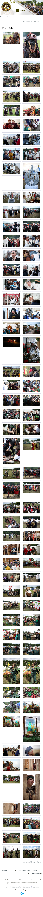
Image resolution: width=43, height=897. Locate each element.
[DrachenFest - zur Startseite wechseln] (7, 7)
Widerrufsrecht (16, 887)
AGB (7, 887)
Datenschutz (26, 887)
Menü (22, 10)
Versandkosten (34, 880)
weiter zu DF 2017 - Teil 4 (32, 21)
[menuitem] (20, 10)
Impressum (36, 887)
